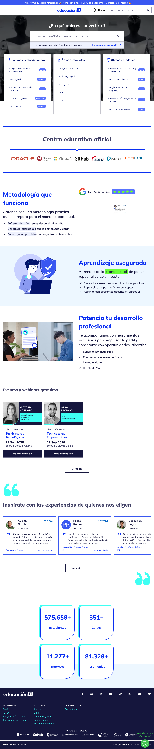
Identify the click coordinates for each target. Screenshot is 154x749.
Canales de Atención (14, 720)
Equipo (6, 709)
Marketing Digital (66, 76)
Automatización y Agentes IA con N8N (122, 100)
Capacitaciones (73, 709)
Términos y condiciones (14, 745)
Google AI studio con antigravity (118, 89)
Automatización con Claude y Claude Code (122, 70)
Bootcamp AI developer (119, 109)
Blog (36, 712)
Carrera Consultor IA (118, 79)
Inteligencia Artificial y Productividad (19, 70)
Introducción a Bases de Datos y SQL (20, 89)
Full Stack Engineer (18, 98)
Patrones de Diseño (14, 550)
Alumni (37, 709)
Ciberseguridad (16, 79)
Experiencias (41, 720)
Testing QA (63, 84)
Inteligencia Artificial (68, 68)
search (118, 36)
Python (61, 92)
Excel (60, 100)
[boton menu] (5, 10)
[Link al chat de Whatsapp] (145, 743)
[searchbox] (127, 10)
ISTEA (6, 712)
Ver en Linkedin (45, 550)
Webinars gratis (42, 716)
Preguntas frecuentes (15, 716)
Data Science (15, 106)
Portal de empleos (44, 723)
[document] (29, 537)
